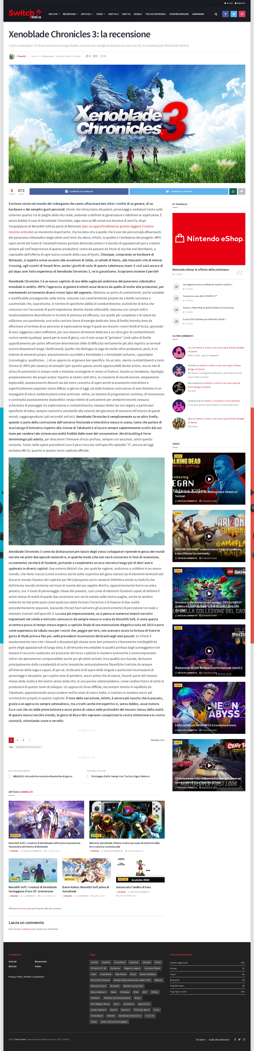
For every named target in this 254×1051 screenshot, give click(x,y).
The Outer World (155, 14)
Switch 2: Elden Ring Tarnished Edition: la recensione (208, 307)
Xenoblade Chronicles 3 (28, 747)
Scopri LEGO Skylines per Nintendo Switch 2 (204, 319)
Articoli (86, 14)
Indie (93, 974)
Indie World (105, 974)
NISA (136, 992)
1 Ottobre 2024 (47, 896)
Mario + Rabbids (148, 974)
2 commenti (82, 896)
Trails (156, 1010)
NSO (145, 992)
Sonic (116, 1004)
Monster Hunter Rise (133, 986)
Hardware (198, 14)
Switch (126, 14)
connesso (27, 929)
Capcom (106, 962)
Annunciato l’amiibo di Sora (133, 887)
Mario (133, 974)
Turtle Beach (97, 1016)
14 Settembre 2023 (127, 895)
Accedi (229, 3)
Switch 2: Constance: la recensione (222, 400)
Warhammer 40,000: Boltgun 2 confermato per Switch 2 (208, 668)
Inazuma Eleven (152, 968)
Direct (158, 962)
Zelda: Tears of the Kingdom (114, 1022)
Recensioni (69, 14)
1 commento (29, 896)
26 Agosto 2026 (209, 787)
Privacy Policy (16, 976)
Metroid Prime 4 (98, 986)
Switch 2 (113, 14)
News (113, 992)
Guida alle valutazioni (219, 1039)
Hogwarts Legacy (132, 968)
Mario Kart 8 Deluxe (100, 980)
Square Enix (144, 1004)
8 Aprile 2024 (99, 896)
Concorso (134, 962)
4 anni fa (35, 56)
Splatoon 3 (129, 1004)
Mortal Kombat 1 (99, 992)
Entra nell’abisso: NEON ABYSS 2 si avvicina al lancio (205, 725)
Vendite (111, 1016)
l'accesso (22, 908)
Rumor (138, 998)
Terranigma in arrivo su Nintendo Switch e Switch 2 (207, 284)
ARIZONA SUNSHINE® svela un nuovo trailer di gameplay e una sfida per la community (208, 551)
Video (99, 14)
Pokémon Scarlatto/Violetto (117, 998)
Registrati (241, 3)
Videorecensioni (179, 14)
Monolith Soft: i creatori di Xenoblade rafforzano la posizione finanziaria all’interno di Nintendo (44, 844)
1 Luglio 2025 (53, 851)
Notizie (53, 14)
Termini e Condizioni (33, 976)
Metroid (158, 980)
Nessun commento (32, 851)
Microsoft (114, 986)
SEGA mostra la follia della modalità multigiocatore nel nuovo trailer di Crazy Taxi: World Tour (208, 780)
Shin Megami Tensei (100, 1004)
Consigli (146, 962)
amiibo (94, 962)
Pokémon (95, 998)
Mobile (138, 14)
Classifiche (119, 962)
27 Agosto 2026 (209, 501)
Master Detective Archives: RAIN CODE (132, 980)
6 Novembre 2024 (135, 851)
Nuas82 (22, 56)
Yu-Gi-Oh (150, 1016)
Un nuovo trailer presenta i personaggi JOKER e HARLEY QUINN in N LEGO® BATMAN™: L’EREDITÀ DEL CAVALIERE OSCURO (208, 606)
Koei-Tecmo (121, 974)
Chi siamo (200, 1039)
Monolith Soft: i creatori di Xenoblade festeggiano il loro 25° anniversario (33, 889)
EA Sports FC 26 (98, 968)
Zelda (94, 1022)
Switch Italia (20, 1039)
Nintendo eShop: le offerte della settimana (200, 270)
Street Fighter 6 (98, 1010)
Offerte (154, 992)
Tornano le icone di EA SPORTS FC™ (200, 296)
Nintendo (125, 992)
